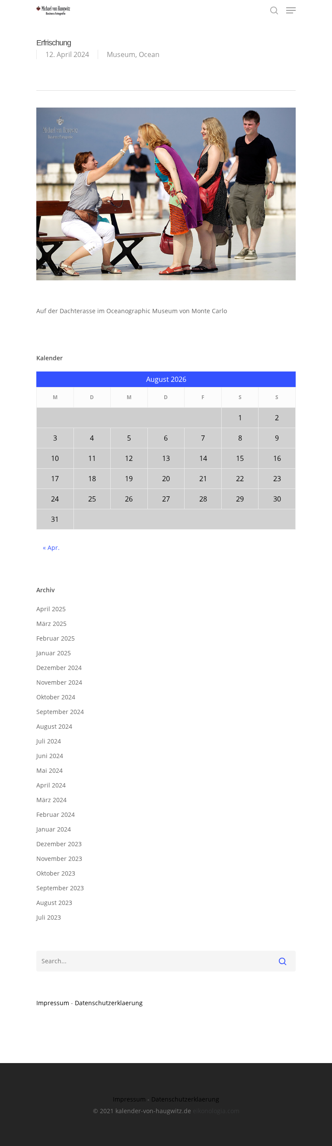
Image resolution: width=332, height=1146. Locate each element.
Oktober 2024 (55, 697)
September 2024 (60, 712)
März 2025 (51, 623)
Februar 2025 (55, 638)
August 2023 (54, 902)
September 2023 (60, 888)
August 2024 (54, 726)
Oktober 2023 (55, 873)
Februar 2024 (55, 814)
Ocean (149, 54)
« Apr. (51, 547)
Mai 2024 (49, 770)
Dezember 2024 (59, 667)
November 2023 (59, 858)
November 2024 (59, 682)
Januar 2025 (53, 653)
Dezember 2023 (59, 844)
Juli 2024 (48, 741)
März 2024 (51, 800)
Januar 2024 (53, 829)
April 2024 (51, 785)
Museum (121, 54)
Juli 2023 (48, 917)
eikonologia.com (216, 1111)
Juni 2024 (49, 756)
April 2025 (51, 609)
